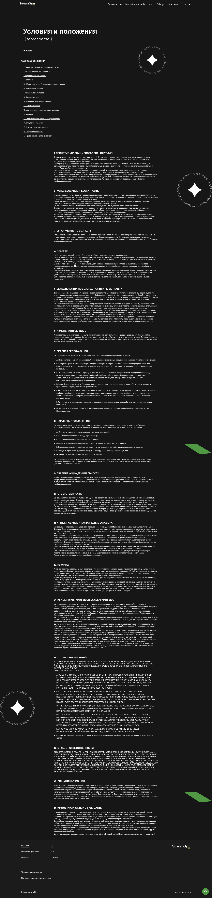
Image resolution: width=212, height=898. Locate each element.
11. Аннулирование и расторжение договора (41, 110)
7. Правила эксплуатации (34, 93)
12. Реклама (28, 114)
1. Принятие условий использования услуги (41, 67)
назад (29, 50)
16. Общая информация (33, 131)
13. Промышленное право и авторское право (42, 118)
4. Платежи (28, 80)
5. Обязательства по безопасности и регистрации (44, 84)
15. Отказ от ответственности (36, 127)
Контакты (174, 4)
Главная (112, 4)
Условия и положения (31, 872)
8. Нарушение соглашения (35, 97)
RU (190, 4)
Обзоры (161, 4)
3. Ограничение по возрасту (35, 75)
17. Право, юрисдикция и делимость (38, 136)
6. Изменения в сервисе (33, 88)
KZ (185, 4)
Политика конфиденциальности (36, 878)
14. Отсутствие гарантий (33, 123)
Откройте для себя (135, 4)
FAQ (151, 4)
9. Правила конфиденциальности (37, 101)
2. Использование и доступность (37, 71)
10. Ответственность (32, 105)
